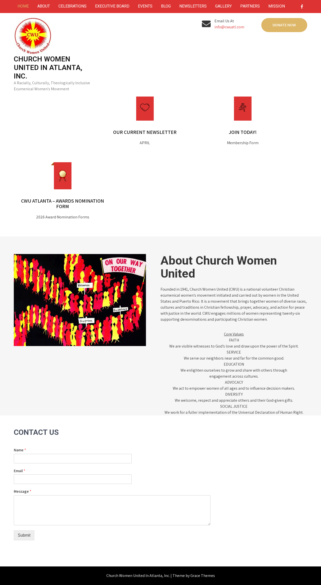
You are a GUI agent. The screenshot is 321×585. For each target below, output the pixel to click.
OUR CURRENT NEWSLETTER (145, 132)
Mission (276, 6)
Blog (166, 6)
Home (23, 6)
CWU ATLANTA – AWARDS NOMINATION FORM (62, 204)
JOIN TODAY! (243, 132)
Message (22, 491)
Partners (250, 6)
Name (20, 450)
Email (19, 470)
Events (145, 6)
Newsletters (193, 6)
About (43, 6)
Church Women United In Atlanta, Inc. (48, 67)
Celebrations (72, 6)
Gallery (223, 6)
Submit (24, 535)
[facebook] (302, 6)
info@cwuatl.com (229, 27)
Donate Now (284, 25)
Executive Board (112, 6)
